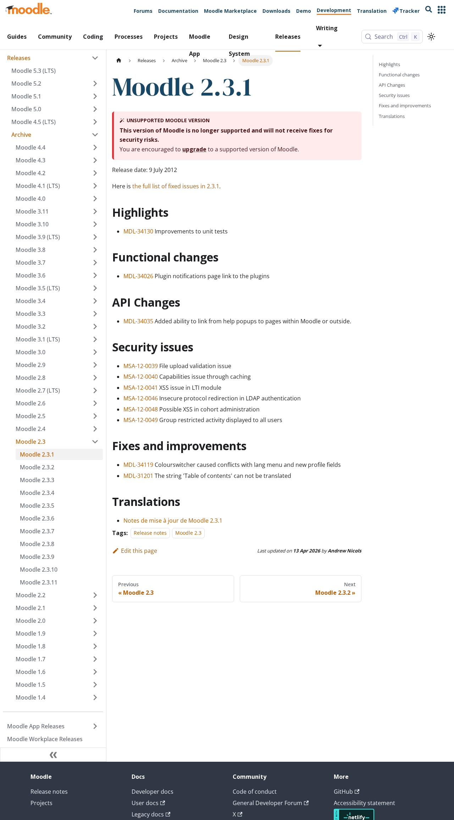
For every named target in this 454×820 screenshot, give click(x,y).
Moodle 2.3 (188, 533)
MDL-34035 (138, 321)
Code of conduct (255, 791)
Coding (93, 37)
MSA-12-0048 (140, 409)
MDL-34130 (138, 231)
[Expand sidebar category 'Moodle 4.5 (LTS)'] (95, 122)
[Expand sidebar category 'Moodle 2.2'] (95, 595)
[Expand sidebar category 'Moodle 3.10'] (95, 224)
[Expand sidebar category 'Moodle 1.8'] (95, 646)
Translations (392, 116)
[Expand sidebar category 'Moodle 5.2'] (95, 83)
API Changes (392, 85)
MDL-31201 (138, 476)
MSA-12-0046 (140, 398)
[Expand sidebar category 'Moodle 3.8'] (95, 249)
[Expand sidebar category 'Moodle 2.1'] (95, 608)
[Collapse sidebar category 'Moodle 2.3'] (95, 441)
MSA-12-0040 (140, 377)
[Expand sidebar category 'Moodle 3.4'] (95, 301)
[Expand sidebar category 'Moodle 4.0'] (95, 198)
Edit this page (139, 551)
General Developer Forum (267, 803)
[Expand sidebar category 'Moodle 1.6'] (95, 672)
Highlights (389, 64)
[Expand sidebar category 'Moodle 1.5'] (95, 684)
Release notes (150, 533)
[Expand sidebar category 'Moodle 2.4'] (95, 429)
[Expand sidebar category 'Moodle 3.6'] (95, 275)
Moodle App (199, 42)
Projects (166, 37)
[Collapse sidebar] (53, 755)
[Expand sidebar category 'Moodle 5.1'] (95, 96)
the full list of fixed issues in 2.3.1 (175, 186)
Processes (129, 37)
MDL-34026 (138, 276)
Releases (287, 37)
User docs (145, 803)
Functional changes (399, 74)
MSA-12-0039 (140, 366)
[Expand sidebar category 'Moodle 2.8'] (95, 377)
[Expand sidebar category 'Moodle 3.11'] (95, 211)
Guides (17, 37)
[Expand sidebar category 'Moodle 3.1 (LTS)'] (95, 339)
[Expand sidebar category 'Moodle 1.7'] (95, 659)
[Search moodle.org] (428, 10)
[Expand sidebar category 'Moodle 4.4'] (95, 147)
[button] (55, 134)
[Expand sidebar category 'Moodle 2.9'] (95, 365)
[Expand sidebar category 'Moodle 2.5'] (95, 416)
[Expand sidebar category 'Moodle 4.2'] (95, 173)
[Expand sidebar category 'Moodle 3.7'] (95, 262)
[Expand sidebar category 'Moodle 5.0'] (95, 109)
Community (55, 37)
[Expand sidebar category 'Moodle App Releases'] (95, 726)
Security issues (394, 95)
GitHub (343, 791)
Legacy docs (148, 814)
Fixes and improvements (405, 105)
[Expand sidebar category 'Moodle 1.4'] (95, 697)
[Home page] (119, 60)
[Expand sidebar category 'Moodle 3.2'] (95, 326)
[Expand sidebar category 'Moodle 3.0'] (95, 352)
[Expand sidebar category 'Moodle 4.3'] (95, 160)
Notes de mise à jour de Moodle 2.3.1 (172, 520)
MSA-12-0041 (140, 388)
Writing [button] (327, 28)
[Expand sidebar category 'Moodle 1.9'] (95, 633)
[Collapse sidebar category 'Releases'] (95, 58)
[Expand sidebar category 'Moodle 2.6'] (95, 403)
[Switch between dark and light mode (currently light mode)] (431, 36)
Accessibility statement (364, 803)
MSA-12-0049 (140, 420)
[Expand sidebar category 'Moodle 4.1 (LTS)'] (95, 185)
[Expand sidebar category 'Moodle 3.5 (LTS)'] (95, 288)
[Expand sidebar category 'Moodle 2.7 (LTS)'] (95, 390)
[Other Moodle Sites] (441, 10)
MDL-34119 (138, 465)
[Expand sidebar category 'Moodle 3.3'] (95, 313)
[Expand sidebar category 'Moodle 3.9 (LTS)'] (95, 237)
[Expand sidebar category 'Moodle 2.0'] (95, 620)
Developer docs (152, 791)
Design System (239, 42)
